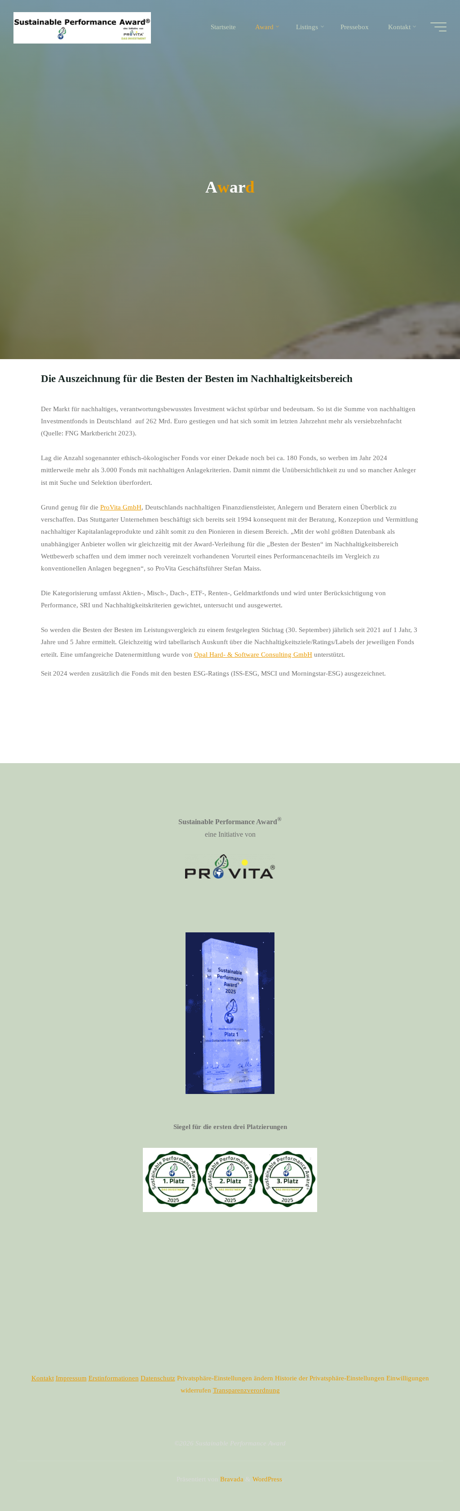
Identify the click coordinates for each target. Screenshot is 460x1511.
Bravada (230, 1479)
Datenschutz (158, 1378)
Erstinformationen (113, 1378)
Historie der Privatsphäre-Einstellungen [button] (330, 1378)
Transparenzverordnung (246, 1390)
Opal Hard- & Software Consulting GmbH (253, 654)
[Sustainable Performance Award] (81, 27)
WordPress (267, 1479)
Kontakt (42, 1378)
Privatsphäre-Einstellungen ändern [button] (225, 1378)
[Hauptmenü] (438, 26)
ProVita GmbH (121, 507)
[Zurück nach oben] (425, 1476)
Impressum (71, 1378)
